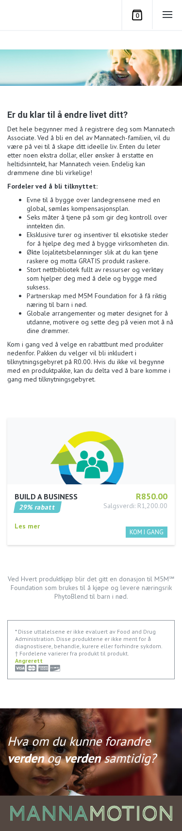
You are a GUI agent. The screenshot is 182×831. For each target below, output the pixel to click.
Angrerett (29, 660)
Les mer (27, 526)
